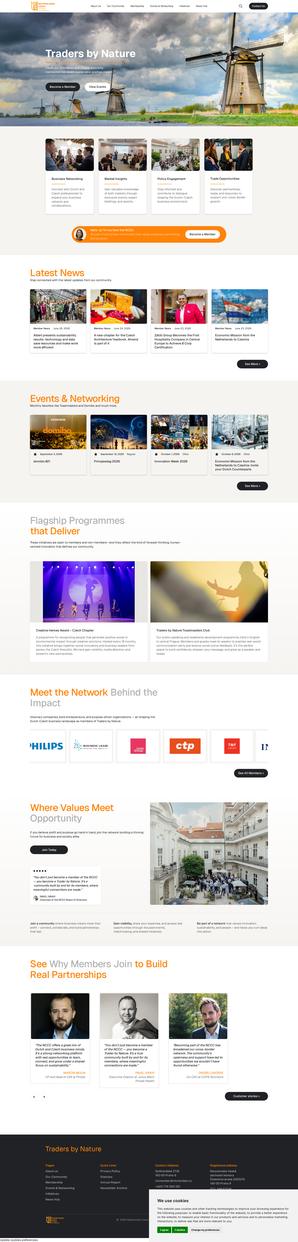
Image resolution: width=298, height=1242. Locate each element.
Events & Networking (161, 6)
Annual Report (110, 1182)
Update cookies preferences (19, 1240)
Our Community (115, 6)
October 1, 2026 (170, 454)
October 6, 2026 (231, 454)
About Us (96, 6)
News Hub (201, 6)
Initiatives (184, 6)
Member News (41, 328)
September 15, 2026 (112, 454)
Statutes (106, 1177)
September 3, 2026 (51, 454)
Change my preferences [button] (205, 1229)
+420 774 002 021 (167, 1186)
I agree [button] (164, 1229)
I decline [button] (180, 1229)
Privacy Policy (110, 1171)
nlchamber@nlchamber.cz (173, 1181)
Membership (137, 6)
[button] (34, 1096)
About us (52, 1171)
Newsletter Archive (113, 1188)
